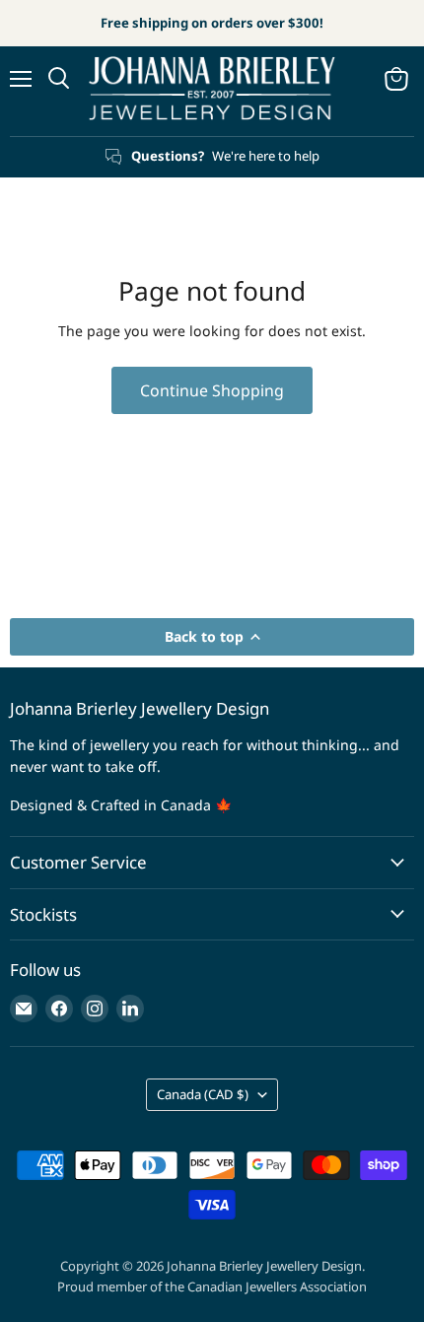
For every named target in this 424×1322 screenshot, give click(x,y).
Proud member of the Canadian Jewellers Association (212, 1286)
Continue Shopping (212, 390)
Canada (202, 1094)
